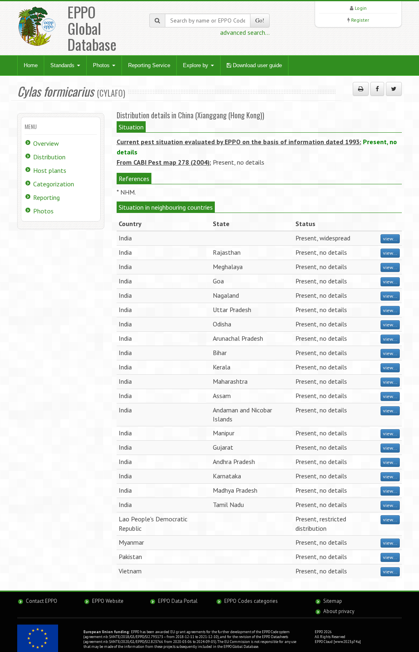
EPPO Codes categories (251, 601)
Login (361, 8)
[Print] (361, 89)
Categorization (53, 184)
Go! (259, 20)
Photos (102, 65)
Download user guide (256, 65)
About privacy (338, 611)
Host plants (49, 170)
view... (390, 238)
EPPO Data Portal (178, 601)
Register (360, 20)
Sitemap (332, 601)
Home (31, 65)
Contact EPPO (41, 601)
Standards (63, 65)
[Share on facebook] (377, 89)
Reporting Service (149, 65)
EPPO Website (108, 601)
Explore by (196, 65)
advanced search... (245, 32)
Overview (46, 143)
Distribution (49, 157)
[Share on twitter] (394, 89)
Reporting (46, 197)
